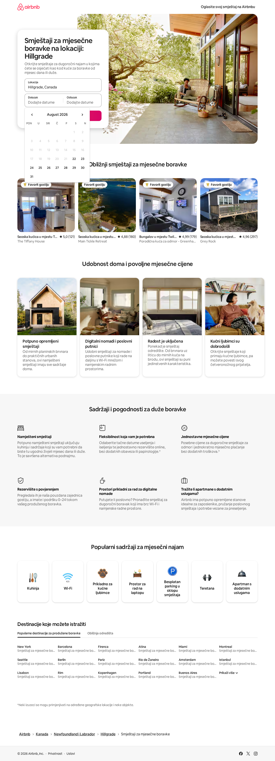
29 (74, 168)
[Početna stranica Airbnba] (28, 7)
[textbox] (44, 102)
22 (74, 159)
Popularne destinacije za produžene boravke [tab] (48, 633)
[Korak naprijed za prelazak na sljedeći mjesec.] (82, 114)
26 (48, 168)
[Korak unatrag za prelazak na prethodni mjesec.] (32, 114)
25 (40, 168)
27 (57, 168)
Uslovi (71, 754)
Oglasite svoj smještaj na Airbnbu (228, 7)
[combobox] (63, 87)
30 (83, 168)
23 (82, 159)
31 (31, 177)
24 (31, 168)
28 (65, 168)
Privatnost (55, 754)
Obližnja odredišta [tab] (100, 633)
